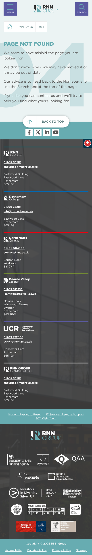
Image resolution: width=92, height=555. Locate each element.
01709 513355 (13, 289)
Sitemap (81, 550)
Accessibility (13, 550)
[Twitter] (38, 132)
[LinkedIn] (46, 132)
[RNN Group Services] (46, 367)
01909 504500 (14, 248)
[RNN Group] (46, 8)
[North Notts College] (46, 237)
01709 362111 (12, 162)
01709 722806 (13, 337)
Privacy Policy (61, 550)
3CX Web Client (46, 418)
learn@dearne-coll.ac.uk (20, 293)
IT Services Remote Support (65, 414)
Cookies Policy (37, 550)
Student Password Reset (24, 414)
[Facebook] (29, 132)
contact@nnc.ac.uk (16, 252)
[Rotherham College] (46, 196)
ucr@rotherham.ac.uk (18, 341)
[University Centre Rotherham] (46, 326)
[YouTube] (55, 132)
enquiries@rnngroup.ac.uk (21, 166)
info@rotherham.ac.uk (18, 211)
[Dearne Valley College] (46, 278)
